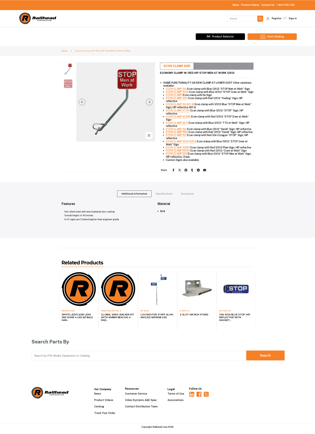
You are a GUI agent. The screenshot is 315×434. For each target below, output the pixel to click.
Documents (187, 193)
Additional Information (134, 193)
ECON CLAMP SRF (176, 98)
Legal (171, 389)
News (236, 5)
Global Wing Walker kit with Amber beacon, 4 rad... (117, 317)
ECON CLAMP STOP (177, 110)
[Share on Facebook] (173, 170)
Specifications (164, 193)
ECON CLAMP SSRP (177, 147)
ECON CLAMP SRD (177, 132)
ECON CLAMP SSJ (176, 153)
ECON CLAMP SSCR (177, 150)
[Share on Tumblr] (192, 170)
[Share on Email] (204, 170)
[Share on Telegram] (198, 170)
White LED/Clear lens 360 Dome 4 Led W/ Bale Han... (77, 317)
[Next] (149, 102)
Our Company (102, 389)
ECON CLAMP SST (177, 122)
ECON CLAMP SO (176, 135)
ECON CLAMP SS (176, 88)
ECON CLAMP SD (176, 129)
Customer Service (136, 393)
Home (64, 51)
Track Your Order (104, 413)
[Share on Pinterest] (185, 170)
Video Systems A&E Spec (141, 400)
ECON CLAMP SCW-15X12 (181, 141)
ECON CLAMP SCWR (178, 116)
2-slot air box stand (194, 314)
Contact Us (267, 5)
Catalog (99, 406)
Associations (176, 400)
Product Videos (250, 5)
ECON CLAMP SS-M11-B (179, 104)
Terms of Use (176, 393)
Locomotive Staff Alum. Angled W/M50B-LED (157, 316)
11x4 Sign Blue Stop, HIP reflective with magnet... (234, 317)
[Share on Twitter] (179, 170)
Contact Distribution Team (141, 406)
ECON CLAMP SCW (177, 92)
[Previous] (82, 102)
